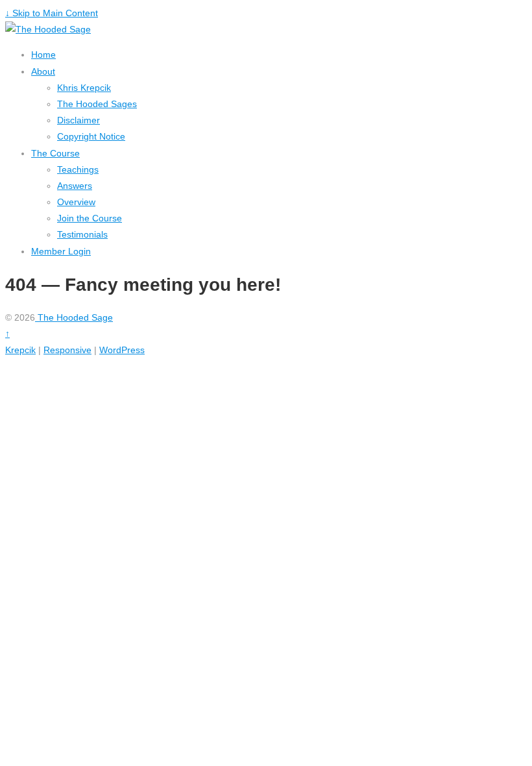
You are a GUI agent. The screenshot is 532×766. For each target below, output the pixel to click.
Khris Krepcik (84, 87)
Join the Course (89, 218)
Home (43, 54)
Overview (76, 202)
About (43, 71)
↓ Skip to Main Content (51, 13)
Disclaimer (78, 120)
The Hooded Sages (97, 104)
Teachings (78, 169)
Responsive (67, 350)
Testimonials (82, 234)
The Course (55, 153)
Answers (74, 185)
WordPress (122, 350)
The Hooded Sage (74, 317)
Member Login (61, 251)
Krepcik (20, 350)
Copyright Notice (91, 136)
